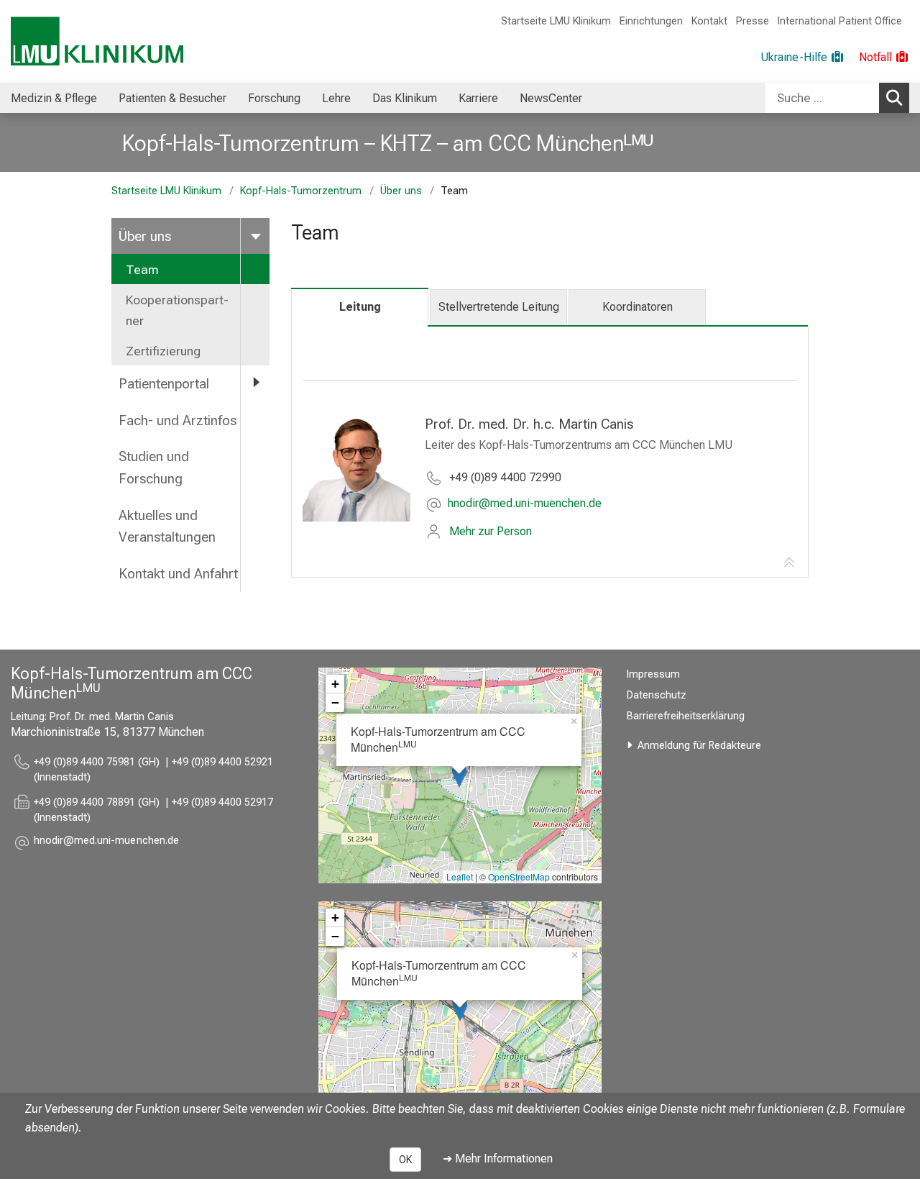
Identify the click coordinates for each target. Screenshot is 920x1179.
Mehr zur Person (490, 531)
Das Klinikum (404, 98)
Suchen (894, 98)
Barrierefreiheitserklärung (686, 716)
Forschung (274, 98)
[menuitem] (54, 97)
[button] (525, 504)
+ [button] (335, 683)
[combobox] (837, 98)
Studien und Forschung (154, 467)
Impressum (653, 674)
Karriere (478, 98)
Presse (752, 21)
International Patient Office (840, 21)
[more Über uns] (255, 235)
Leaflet (459, 876)
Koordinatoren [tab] (637, 307)
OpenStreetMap (519, 876)
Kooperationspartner (177, 310)
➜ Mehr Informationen (498, 1158)
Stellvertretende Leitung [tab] (498, 307)
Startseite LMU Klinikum (556, 21)
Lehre (336, 98)
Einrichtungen (651, 21)
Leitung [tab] (360, 307)
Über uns (401, 191)
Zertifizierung (163, 351)
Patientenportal (164, 383)
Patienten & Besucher (172, 98)
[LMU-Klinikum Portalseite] (97, 41)
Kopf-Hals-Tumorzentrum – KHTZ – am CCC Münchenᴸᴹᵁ (387, 143)
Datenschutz (656, 695)
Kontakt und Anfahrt (178, 573)
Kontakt (709, 21)
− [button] (335, 702)
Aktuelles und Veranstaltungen (167, 526)
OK (405, 1159)
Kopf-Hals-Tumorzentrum (301, 191)
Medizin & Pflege (54, 98)
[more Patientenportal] (255, 383)
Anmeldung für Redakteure (699, 745)
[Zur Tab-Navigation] (789, 563)
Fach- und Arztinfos (177, 420)
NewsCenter (551, 98)
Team (142, 270)
